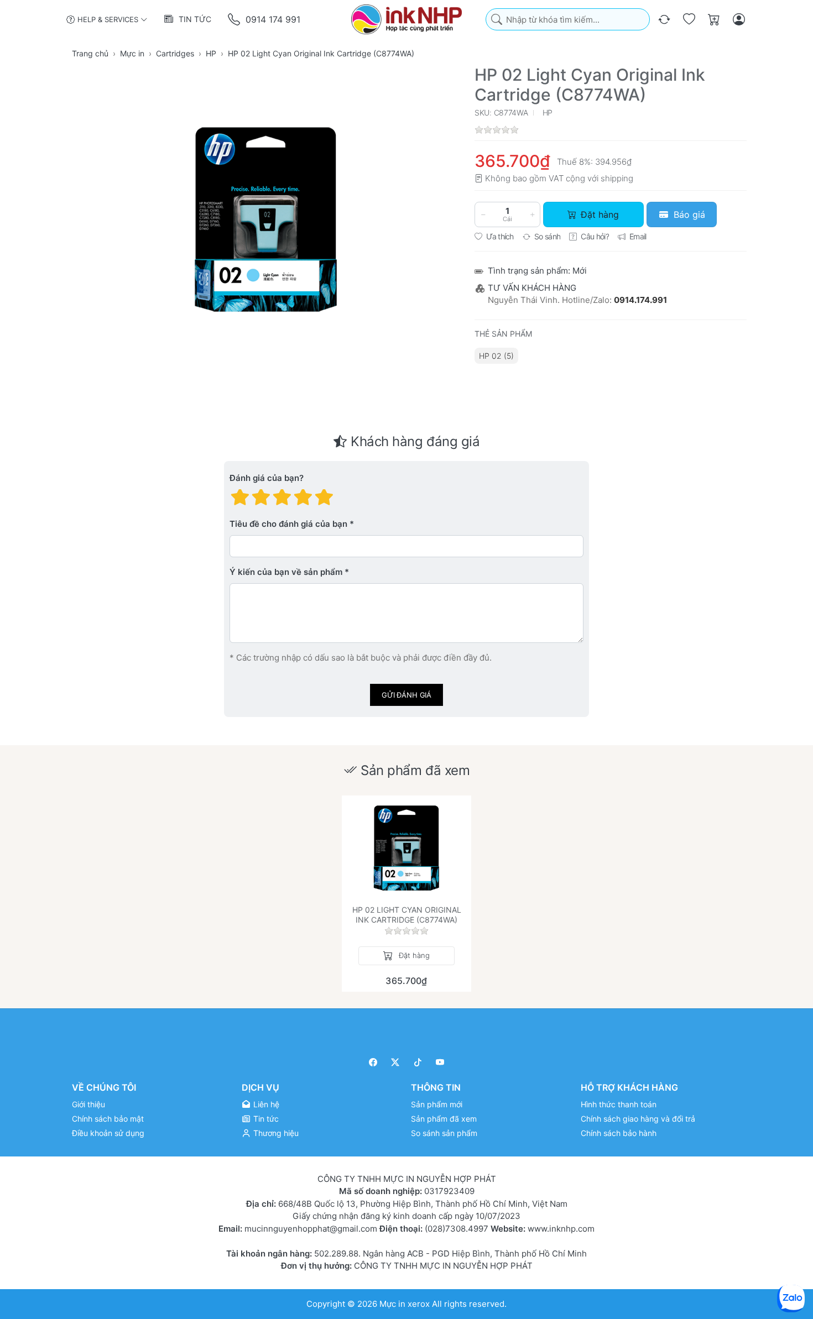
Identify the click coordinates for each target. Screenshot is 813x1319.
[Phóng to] (266, 219)
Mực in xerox (404, 1304)
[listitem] (266, 219)
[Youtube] (440, 1062)
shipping (617, 178)
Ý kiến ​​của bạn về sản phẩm (286, 572)
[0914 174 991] (235, 20)
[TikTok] (417, 1062)
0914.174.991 (640, 300)
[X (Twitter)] (395, 1062)
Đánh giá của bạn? (267, 478)
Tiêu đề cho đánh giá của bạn (288, 524)
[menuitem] (496, 356)
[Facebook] (373, 1062)
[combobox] (568, 19)
